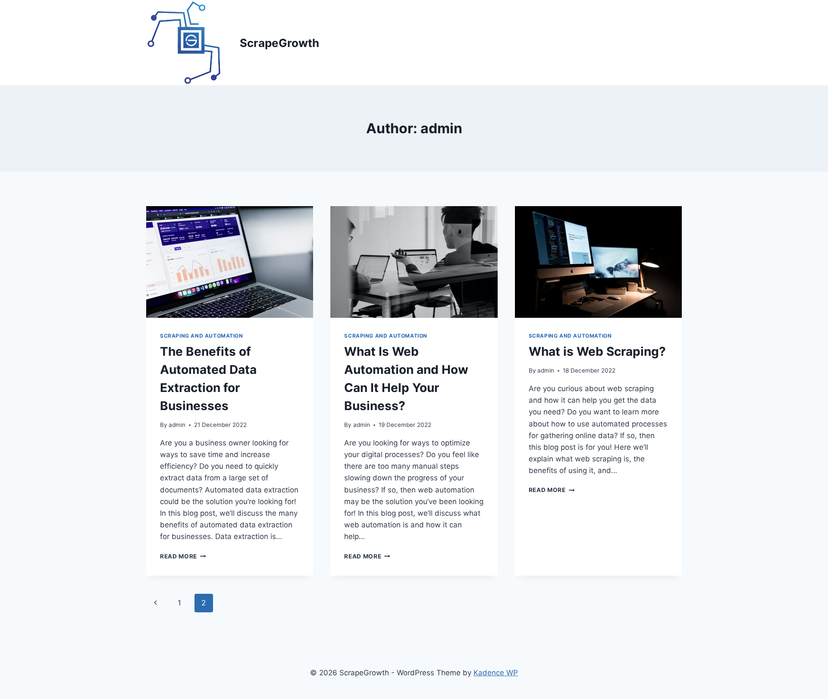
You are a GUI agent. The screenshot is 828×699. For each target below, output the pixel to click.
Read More (183, 556)
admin (177, 424)
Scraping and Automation (201, 335)
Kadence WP (496, 672)
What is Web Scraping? (597, 351)
